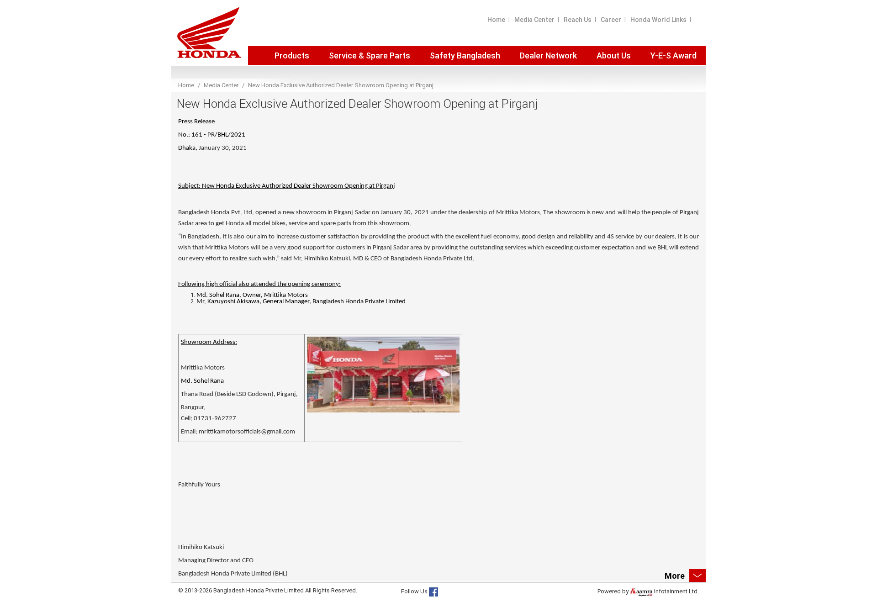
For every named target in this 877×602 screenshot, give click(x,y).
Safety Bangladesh (465, 55)
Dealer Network (548, 55)
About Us (614, 55)
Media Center (534, 19)
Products (292, 55)
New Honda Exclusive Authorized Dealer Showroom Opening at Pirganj (340, 85)
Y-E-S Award (673, 55)
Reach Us (578, 19)
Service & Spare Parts (369, 55)
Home (496, 19)
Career (611, 19)
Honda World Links (658, 19)
